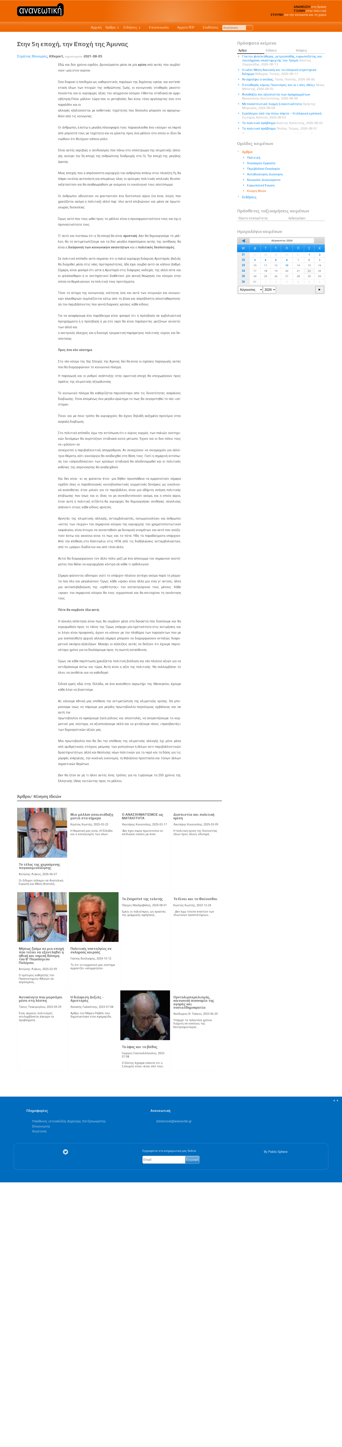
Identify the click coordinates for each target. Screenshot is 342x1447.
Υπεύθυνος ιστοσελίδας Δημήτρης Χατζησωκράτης (69, 1121)
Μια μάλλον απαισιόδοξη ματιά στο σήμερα (91, 816)
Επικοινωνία (158, 27)
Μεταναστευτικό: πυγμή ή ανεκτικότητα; (279, 106)
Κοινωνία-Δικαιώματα (263, 180)
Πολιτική (253, 157)
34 (243, 271)
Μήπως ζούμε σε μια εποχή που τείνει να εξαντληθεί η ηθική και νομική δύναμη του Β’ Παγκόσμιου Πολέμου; (41, 955)
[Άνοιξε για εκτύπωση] (5, 1428)
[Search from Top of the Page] (249, 27)
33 (243, 265)
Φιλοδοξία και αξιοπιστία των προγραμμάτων (276, 96)
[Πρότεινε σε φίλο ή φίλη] (5, 1434)
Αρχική (96, 27)
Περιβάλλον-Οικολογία (263, 169)
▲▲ (336, 1100)
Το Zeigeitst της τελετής (142, 899)
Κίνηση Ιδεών (256, 191)
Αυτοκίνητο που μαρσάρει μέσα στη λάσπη (41, 999)
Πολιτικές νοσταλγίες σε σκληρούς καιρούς (91, 950)
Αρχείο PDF (185, 27)
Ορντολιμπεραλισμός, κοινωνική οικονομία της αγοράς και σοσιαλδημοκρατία (193, 1002)
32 (243, 260)
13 (286, 265)
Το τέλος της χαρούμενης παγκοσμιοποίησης (39, 866)
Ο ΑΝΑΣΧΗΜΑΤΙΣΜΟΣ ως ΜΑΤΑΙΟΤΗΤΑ (142, 816)
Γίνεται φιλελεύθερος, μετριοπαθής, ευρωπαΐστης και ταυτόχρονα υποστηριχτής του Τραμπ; (282, 60)
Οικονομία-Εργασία (261, 163)
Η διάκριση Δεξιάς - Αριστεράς (87, 999)
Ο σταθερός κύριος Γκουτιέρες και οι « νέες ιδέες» (283, 87)
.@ (174, 1121)
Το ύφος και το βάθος (139, 1047)
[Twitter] (66, 1152)
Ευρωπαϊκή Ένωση (261, 185)
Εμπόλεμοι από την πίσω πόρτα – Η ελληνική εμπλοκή (281, 115)
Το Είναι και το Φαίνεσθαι (195, 899)
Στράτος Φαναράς (32, 56)
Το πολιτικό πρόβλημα (282, 123)
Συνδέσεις (210, 27)
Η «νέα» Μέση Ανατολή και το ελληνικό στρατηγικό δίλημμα (279, 72)
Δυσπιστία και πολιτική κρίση (193, 816)
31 (243, 254)
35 (243, 276)
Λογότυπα (39, 1131)
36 (243, 281)
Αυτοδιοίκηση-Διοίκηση (265, 174)
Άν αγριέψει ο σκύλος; (278, 79)
